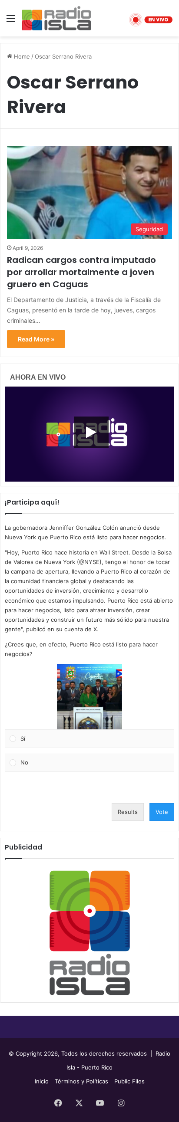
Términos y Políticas (81, 1081)
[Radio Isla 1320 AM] (56, 18)
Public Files (129, 1081)
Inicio (42, 1081)
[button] (89, 696)
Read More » (36, 339)
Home (21, 56)
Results (128, 811)
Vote (162, 811)
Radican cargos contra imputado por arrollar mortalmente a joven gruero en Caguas (81, 272)
